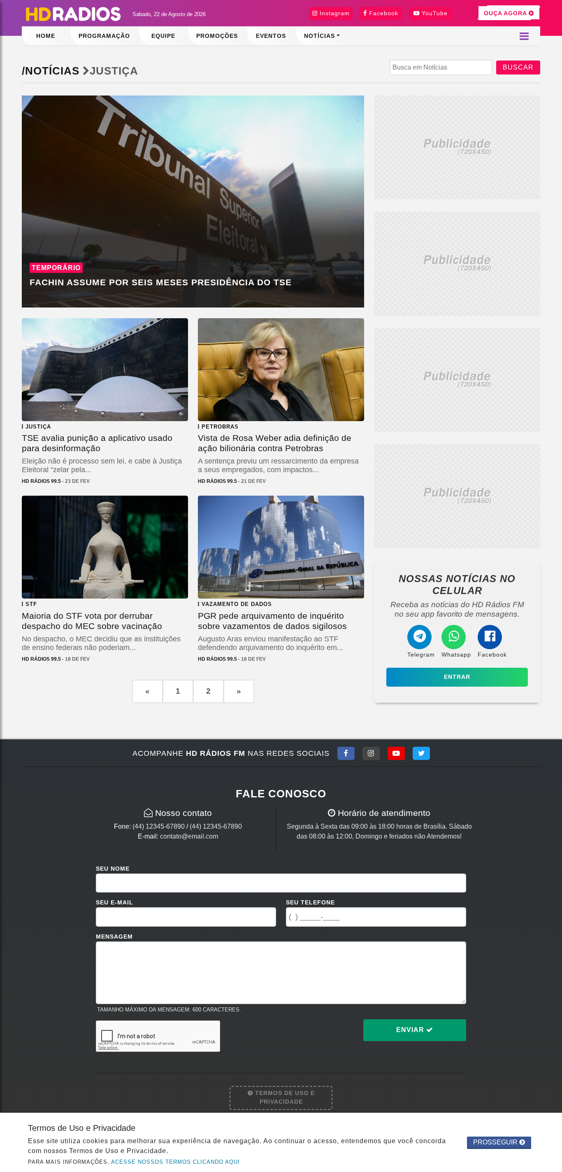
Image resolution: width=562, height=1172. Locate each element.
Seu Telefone (310, 902)
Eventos (271, 36)
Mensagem (114, 936)
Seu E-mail (114, 902)
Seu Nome (113, 868)
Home (45, 36)
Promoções (217, 36)
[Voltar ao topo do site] (549, 703)
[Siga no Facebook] (346, 753)
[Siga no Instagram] (371, 753)
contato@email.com (189, 836)
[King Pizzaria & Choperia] (457, 146)
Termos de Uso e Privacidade (284, 1097)
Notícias (319, 36)
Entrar (457, 676)
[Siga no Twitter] (421, 753)
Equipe (163, 36)
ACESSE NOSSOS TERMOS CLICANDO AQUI (175, 1162)
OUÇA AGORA (506, 13)
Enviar (411, 1029)
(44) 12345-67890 (158, 826)
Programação (104, 36)
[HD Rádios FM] (73, 14)
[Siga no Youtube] (396, 753)
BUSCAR (518, 67)
